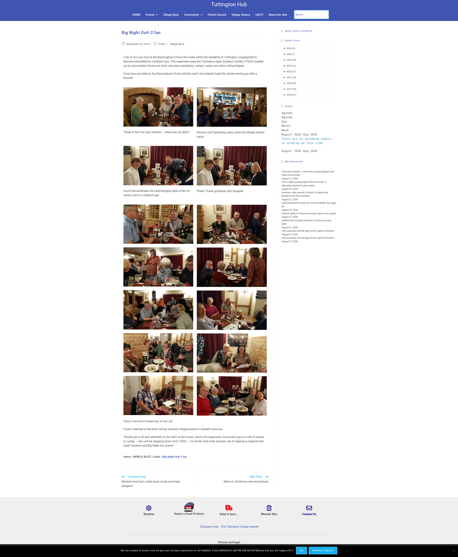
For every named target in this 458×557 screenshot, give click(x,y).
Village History (241, 14)
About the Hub (278, 14)
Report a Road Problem (189, 513)
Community (191, 14)
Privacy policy (323, 550)
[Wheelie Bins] (269, 508)
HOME (136, 14)
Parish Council (217, 14)
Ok (301, 550)
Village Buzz (171, 14)
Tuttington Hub (229, 4)
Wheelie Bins (269, 514)
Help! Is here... (229, 514)
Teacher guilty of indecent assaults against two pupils (309, 213)
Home (127, 456)
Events (150, 14)
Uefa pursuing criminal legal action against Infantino (308, 230)
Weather (148, 514)
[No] (453, 550)
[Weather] (149, 508)
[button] (151, 15)
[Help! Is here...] (229, 508)
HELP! (259, 14)
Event (162, 44)
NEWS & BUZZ (142, 456)
